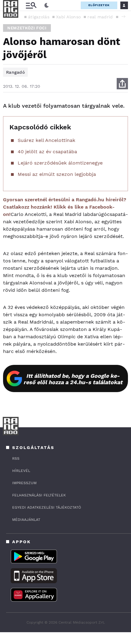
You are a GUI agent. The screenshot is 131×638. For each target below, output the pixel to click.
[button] (123, 16)
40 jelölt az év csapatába (47, 151)
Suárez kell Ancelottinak (46, 140)
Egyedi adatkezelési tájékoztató (46, 507)
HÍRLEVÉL (21, 471)
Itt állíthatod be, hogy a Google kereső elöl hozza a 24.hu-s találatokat (72, 379)
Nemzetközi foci (27, 28)
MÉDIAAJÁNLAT (26, 519)
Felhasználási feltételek (39, 495)
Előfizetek (99, 5)
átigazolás (38, 16)
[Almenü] (31, 5)
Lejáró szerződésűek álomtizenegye (60, 163)
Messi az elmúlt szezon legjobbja (57, 174)
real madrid (100, 16)
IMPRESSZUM (24, 483)
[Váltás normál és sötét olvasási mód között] (46, 5)
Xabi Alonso (68, 16)
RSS (15, 458)
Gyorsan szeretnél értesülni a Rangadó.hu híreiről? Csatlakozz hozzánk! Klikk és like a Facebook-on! (64, 207)
